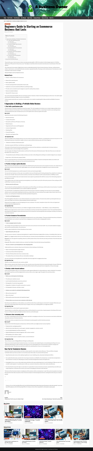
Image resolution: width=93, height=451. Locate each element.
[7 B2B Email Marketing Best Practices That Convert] (13, 411)
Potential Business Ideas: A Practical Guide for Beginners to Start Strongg (80, 442)
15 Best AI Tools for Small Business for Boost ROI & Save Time (11, 442)
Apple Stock (29, 18)
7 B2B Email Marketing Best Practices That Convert (13, 420)
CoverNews (50, 449)
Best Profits (9, 18)
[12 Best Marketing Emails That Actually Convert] (53, 411)
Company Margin (37, 18)
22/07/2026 (51, 422)
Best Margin (23, 18)
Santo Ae (7, 443)
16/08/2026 (10, 422)
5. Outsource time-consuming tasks (14, 55)
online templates (16, 138)
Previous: (14, 398)
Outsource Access (9, 385)
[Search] (88, 18)
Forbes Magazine (47, 140)
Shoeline (20, 264)
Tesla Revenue (17, 18)
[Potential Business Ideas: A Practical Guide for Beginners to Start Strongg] (81, 434)
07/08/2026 (31, 422)
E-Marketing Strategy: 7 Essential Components (32, 420)
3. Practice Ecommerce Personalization (15, 47)
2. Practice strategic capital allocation (14, 44)
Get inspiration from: (13, 42)
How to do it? (12, 56)
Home (5, 18)
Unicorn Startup (45, 18)
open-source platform (25, 173)
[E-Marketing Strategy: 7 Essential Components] (33, 411)
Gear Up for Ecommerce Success (12, 59)
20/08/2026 (11, 443)
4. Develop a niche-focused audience (14, 51)
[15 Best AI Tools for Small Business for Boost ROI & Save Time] (12, 434)
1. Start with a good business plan (14, 40)
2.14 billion (56, 62)
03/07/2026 (79, 443)
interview (32, 343)
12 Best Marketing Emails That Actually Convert (53, 420)
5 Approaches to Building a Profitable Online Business (16, 38)
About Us (51, 18)
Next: (52, 398)
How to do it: (12, 41)
